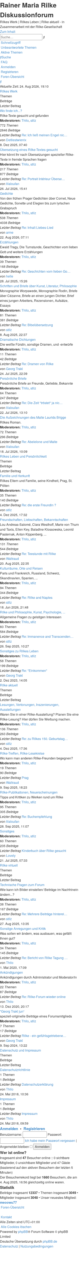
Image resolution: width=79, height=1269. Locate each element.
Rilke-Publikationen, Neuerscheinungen (29, 792)
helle (9, 276)
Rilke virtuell (9, 865)
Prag (25, 777)
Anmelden (9, 1128)
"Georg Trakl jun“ (12, 1011)
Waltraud (12, 558)
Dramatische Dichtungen (18, 339)
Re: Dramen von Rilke (37, 363)
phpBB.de (50, 1241)
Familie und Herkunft (15, 475)
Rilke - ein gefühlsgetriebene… (44, 1035)
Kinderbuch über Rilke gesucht (44, 850)
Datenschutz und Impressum (20, 1050)
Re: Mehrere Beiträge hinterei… (44, 914)
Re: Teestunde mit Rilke (39, 553)
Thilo (25, 120)
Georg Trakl (14, 368)
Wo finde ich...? (11, 110)
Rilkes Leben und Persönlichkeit (23, 456)
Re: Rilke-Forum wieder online (44, 996)
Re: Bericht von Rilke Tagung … (45, 957)
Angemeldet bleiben (15, 1146)
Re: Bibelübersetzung (37, 325)
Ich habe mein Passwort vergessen (50, 1140)
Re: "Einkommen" (34, 670)
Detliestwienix (16, 140)
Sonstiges (7, 831)
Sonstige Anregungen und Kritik (23, 928)
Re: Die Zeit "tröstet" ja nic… (42, 402)
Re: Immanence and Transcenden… (48, 636)
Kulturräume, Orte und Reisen (21, 568)
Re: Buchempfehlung (37, 816)
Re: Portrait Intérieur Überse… (43, 178)
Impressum (8, 1099)
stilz (33, 120)
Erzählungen (9, 242)
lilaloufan (12, 183)
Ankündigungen (11, 972)
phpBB (23, 1231)
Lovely (11, 855)
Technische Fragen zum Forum (22, 884)
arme (9, 232)
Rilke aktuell (9, 685)
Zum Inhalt (7, 31)
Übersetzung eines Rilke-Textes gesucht (29, 149)
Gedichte (6, 193)
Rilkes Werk (8, 91)
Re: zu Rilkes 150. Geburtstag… (45, 738)
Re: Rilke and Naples (37, 597)
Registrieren (34, 1128)
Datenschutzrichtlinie (15, 1069)
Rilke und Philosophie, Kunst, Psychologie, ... (32, 612)
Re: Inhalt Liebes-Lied (37, 227)
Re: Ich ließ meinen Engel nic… (44, 135)
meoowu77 (8, 1202)
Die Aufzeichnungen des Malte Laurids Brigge (33, 417)
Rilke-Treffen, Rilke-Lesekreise (22, 753)
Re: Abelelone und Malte (39, 441)
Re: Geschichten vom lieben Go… (46, 271)
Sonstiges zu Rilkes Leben (19, 651)
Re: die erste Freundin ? (39, 505)
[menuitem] (18, 47)
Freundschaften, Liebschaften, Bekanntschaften (34, 519)
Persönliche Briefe (13, 378)
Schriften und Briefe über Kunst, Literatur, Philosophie (38, 286)
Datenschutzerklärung (37, 1084)
